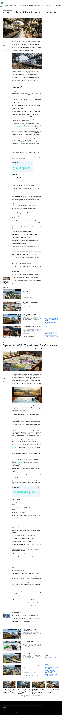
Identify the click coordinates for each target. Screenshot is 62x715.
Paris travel (4, 48)
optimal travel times (19, 462)
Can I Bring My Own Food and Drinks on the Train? (22, 169)
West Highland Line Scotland (22, 687)
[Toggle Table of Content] (30, 162)
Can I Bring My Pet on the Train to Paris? (20, 164)
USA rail (4, 381)
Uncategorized (5, 687)
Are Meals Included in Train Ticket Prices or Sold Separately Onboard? (25, 494)
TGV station (19, 143)
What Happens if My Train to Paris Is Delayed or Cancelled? (23, 166)
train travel (7, 48)
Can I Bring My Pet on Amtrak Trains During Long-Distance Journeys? (25, 491)
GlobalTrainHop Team (26, 297)
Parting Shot (15, 170)
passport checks (32, 132)
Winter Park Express (15, 447)
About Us (4, 706)
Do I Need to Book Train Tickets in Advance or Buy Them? (23, 493)
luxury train (21, 126)
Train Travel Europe (49, 687)
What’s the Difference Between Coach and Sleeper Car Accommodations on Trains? (27, 492)
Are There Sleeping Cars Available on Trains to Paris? (22, 167)
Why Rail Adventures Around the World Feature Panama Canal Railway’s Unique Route (51, 328)
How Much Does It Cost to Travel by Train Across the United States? (24, 490)
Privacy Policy (4, 709)
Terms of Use (4, 708)
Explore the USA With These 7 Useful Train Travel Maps (6, 282)
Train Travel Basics (7, 10)
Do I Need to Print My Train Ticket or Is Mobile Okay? (22, 168)
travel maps (7, 380)
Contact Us (4, 707)
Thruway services (15, 464)
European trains (5, 47)
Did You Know (15, 163)
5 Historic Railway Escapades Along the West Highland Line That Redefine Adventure (51, 323)
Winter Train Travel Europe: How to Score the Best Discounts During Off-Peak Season (6, 621)
